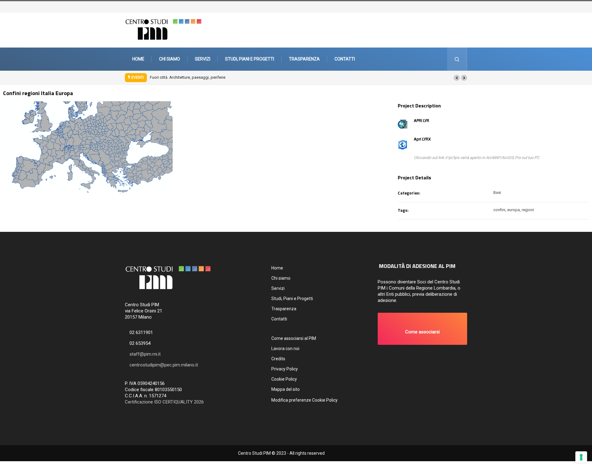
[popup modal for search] (457, 59)
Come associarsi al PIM (293, 338)
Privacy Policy (284, 368)
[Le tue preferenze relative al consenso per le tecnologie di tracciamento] (581, 457)
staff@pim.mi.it (145, 354)
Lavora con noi (285, 348)
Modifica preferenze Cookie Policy (304, 400)
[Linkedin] (471, 6)
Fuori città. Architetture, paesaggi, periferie (187, 77)
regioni (528, 209)
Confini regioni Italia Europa (38, 93)
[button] (457, 78)
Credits (278, 358)
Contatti (345, 58)
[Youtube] (468, 6)
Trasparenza (304, 58)
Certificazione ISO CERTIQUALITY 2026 (164, 402)
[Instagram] (465, 6)
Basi (497, 192)
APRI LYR (421, 120)
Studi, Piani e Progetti (249, 58)
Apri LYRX (422, 139)
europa (513, 209)
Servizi (202, 58)
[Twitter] (458, 6)
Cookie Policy (284, 379)
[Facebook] (461, 6)
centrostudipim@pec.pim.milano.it (164, 365)
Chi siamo (169, 58)
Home (138, 58)
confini (499, 209)
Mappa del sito (285, 389)
